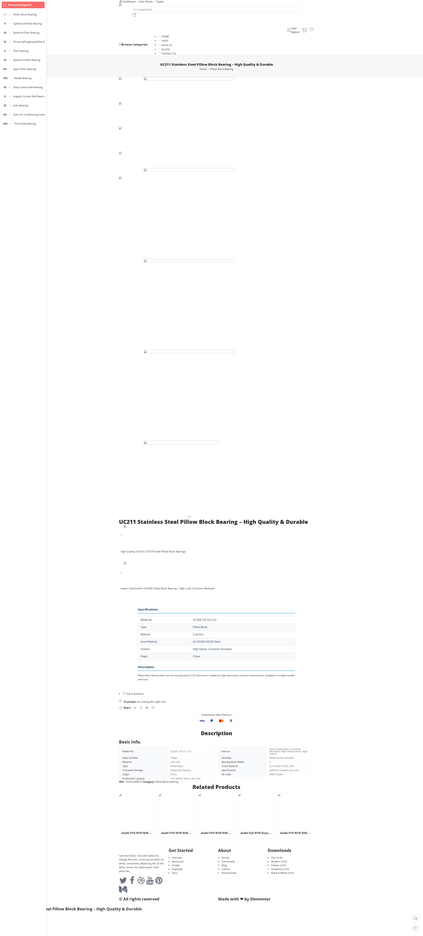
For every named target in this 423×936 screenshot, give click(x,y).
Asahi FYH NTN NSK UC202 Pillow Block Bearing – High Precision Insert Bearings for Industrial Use (216, 833)
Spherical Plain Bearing (26, 32)
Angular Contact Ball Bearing (29, 96)
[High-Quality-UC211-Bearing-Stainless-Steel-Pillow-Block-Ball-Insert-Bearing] (131, 89)
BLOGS (166, 49)
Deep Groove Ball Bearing (28, 87)
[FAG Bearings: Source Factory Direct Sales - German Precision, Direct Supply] (144, 4)
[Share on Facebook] (141, 707)
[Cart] (304, 30)
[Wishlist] (311, 30)
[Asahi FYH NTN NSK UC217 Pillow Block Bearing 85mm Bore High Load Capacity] (296, 811)
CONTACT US (169, 53)
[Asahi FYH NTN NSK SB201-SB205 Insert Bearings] (137, 811)
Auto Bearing (20, 105)
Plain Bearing (20, 50)
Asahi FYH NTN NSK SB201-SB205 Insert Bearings (137, 833)
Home (203, 69)
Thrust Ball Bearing (25, 123)
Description (216, 733)
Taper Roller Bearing (24, 69)
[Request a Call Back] (415, 918)
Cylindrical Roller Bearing (27, 23)
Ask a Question (135, 693)
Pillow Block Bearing (221, 69)
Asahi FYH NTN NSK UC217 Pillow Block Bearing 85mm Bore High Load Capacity (295, 833)
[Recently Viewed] (415, 928)
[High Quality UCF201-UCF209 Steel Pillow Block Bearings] (121, 537)
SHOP (165, 40)
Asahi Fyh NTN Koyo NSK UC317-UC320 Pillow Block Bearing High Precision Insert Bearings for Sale (256, 833)
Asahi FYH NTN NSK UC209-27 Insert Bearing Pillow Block (176, 833)
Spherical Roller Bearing (26, 60)
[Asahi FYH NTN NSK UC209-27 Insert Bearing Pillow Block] (177, 811)
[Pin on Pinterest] (147, 707)
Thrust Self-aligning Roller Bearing (29, 41)
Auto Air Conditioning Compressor (29, 114)
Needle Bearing (22, 78)
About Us (167, 45)
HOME (165, 36)
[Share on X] (135, 708)
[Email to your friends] (153, 707)
